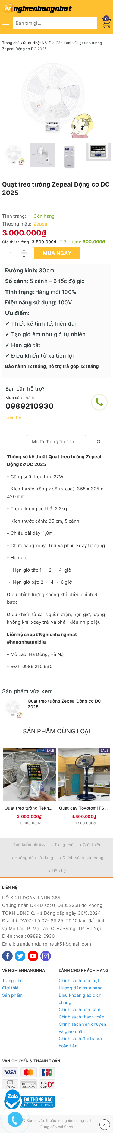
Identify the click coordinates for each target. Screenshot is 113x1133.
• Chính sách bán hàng (81, 857)
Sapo (68, 1127)
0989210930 (29, 406)
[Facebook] (7, 956)
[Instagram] (45, 956)
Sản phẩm (12, 995)
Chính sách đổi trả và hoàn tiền (80, 1042)
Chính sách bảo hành (80, 1009)
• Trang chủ (62, 844)
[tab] (56, 441)
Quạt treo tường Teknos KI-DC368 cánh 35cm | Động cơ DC (29, 807)
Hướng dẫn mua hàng (81, 987)
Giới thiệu (11, 987)
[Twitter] (20, 956)
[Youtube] (33, 956)
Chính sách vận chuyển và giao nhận (82, 1027)
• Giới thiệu (91, 844)
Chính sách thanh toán (81, 1016)
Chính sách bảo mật (79, 980)
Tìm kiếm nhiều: (29, 844)
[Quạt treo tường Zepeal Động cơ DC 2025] (13, 708)
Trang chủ (12, 980)
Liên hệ (13, 417)
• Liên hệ (57, 870)
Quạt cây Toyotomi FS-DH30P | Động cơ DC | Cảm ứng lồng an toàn (84, 807)
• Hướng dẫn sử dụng (32, 857)
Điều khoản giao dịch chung (80, 998)
